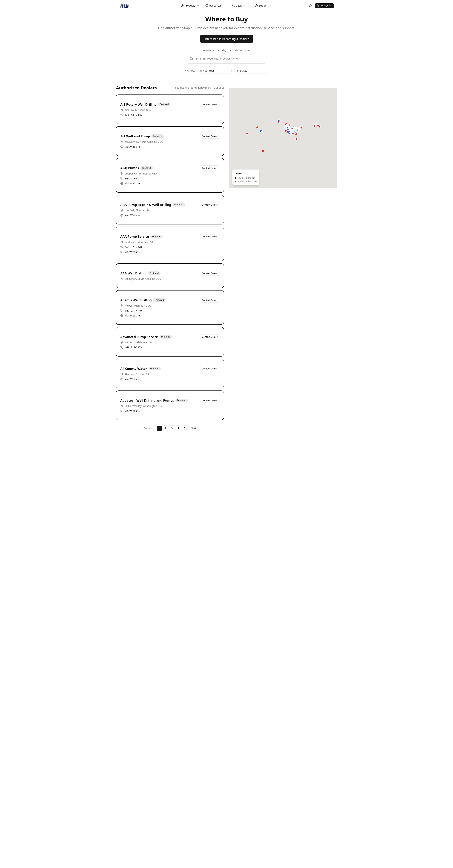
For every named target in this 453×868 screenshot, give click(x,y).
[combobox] (215, 70)
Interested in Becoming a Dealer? (226, 39)
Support (263, 5)
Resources (215, 5)
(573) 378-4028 (133, 247)
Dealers (240, 5)
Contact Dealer (209, 104)
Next (193, 428)
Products (190, 5)
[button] (261, 131)
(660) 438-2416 (133, 115)
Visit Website (132, 146)
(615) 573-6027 (133, 178)
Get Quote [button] (326, 5)
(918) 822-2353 (133, 347)
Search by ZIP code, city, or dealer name (226, 50)
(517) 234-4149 (133, 310)
